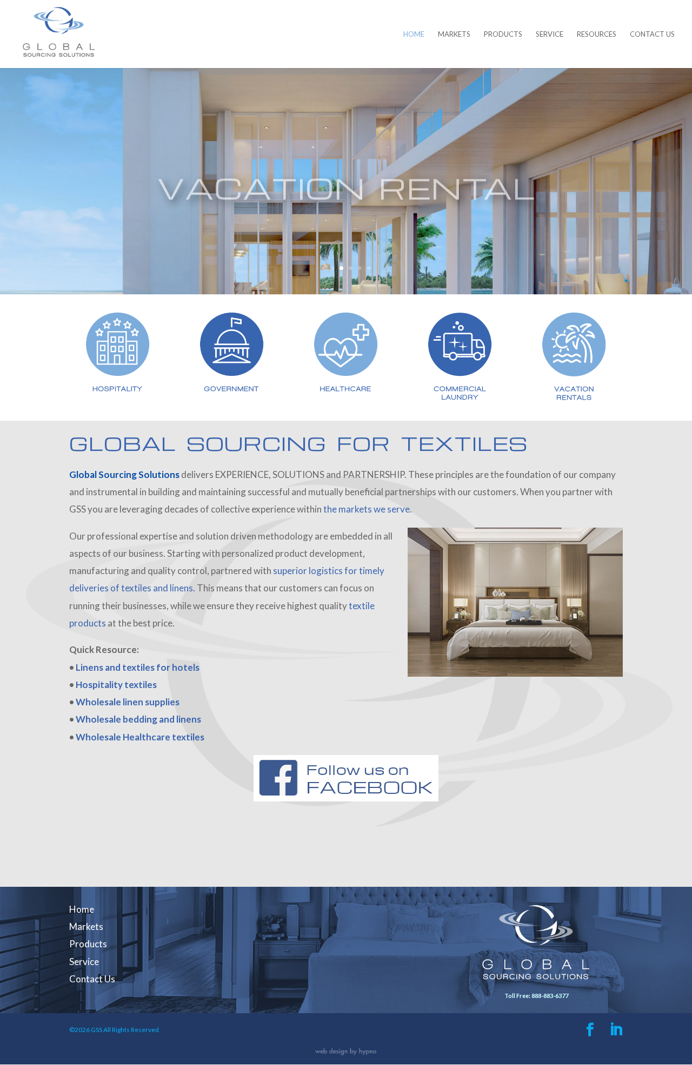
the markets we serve (366, 509)
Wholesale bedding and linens (138, 719)
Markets (454, 34)
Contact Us (652, 34)
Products (503, 34)
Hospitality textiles (116, 684)
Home (413, 34)
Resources (596, 34)
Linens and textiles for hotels (137, 667)
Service (549, 34)
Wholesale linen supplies (127, 701)
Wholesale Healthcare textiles (140, 737)
